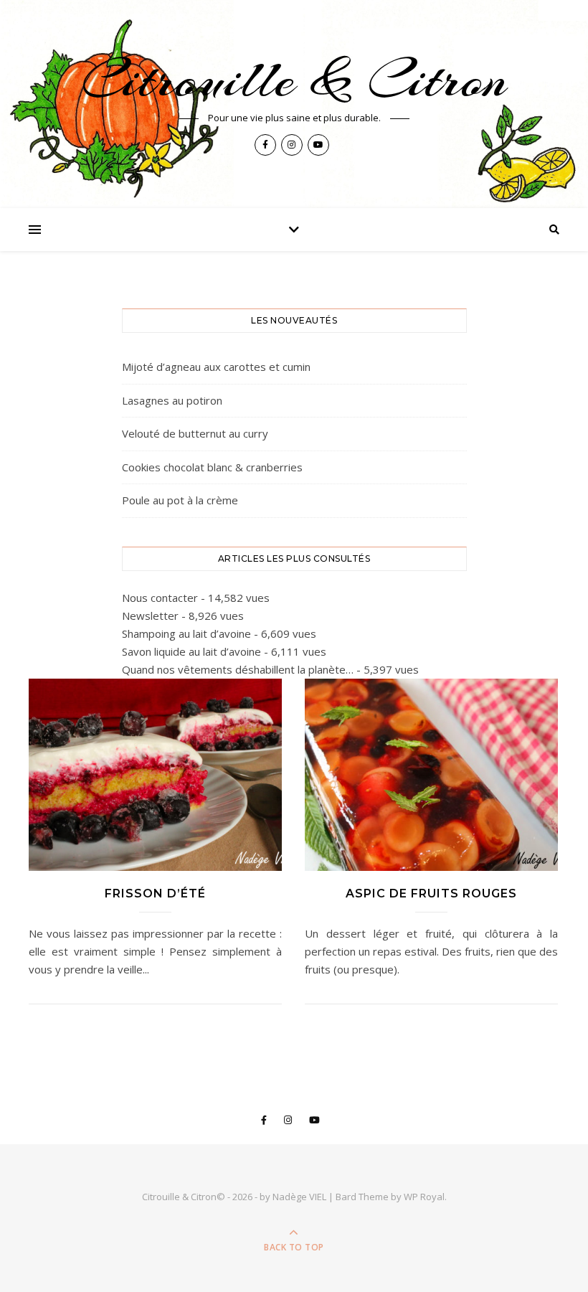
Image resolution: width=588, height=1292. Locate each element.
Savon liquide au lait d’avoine (191, 651)
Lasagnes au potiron (172, 400)
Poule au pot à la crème (180, 500)
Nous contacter (160, 597)
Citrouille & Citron (294, 79)
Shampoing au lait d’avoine (186, 633)
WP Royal (424, 1196)
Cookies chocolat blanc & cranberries (212, 467)
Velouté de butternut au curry (195, 433)
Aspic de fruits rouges (431, 893)
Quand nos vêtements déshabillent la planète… (238, 669)
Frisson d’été (155, 893)
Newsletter (150, 615)
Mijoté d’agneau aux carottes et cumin (216, 366)
